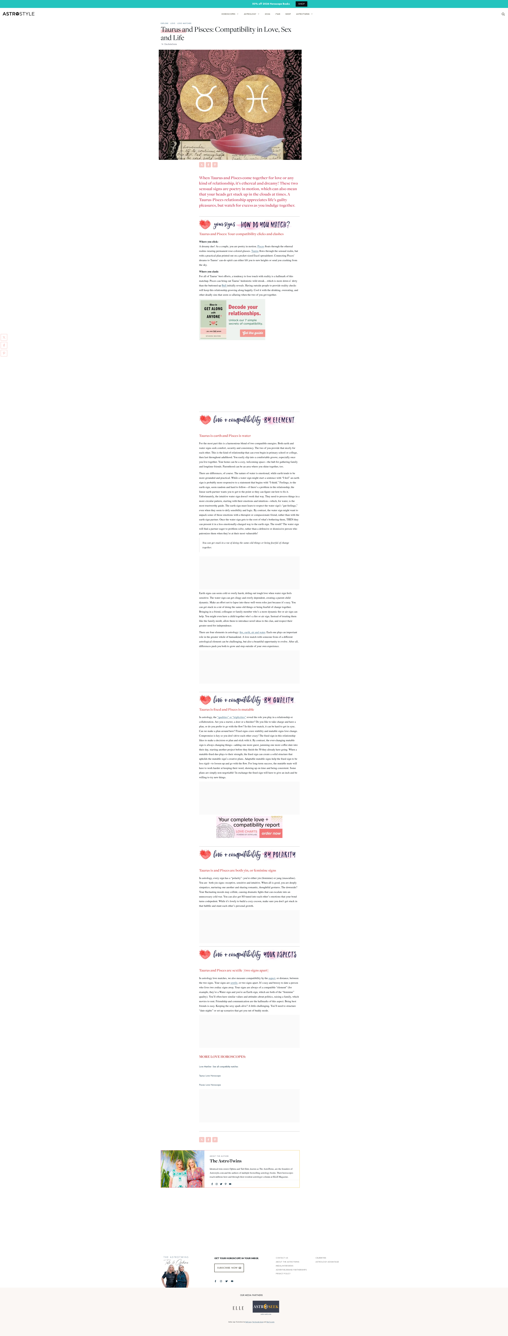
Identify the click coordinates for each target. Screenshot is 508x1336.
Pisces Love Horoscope (210, 1084)
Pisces (260, 246)
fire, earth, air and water (252, 632)
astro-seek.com (266, 1314)
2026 (267, 14)
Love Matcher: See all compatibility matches (218, 1066)
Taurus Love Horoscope (210, 1075)
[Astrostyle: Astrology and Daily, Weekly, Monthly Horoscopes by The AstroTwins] (17, 14)
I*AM (278, 14)
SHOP (301, 3)
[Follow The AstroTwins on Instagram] (221, 1281)
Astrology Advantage (327, 1262)
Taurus (255, 251)
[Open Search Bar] (503, 14)
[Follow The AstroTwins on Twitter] (226, 1281)
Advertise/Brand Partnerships (291, 1269)
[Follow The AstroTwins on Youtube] (232, 1281)
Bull (224, 285)
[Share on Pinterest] (215, 164)
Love (172, 23)
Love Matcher (184, 23)
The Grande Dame (257, 1322)
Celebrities (321, 1258)
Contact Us (282, 1258)
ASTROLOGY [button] (250, 14)
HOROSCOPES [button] (228, 14)
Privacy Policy (283, 1273)
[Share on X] (201, 164)
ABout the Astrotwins (287, 1262)
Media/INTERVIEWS (284, 1265)
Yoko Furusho (270, 1322)
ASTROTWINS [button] (303, 14)
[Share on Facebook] (208, 164)
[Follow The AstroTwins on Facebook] (215, 1281)
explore (164, 23)
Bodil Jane (248, 1322)
